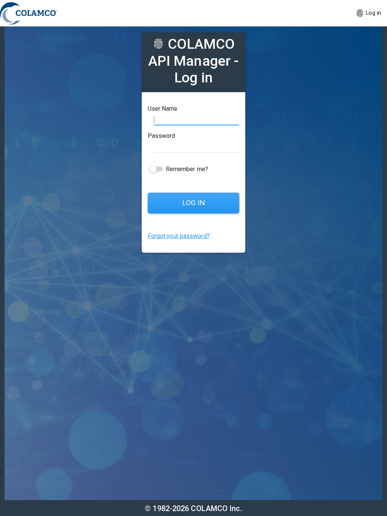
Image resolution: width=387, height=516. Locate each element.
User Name (163, 108)
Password (161, 135)
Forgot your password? (179, 235)
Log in (368, 13)
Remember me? (187, 169)
